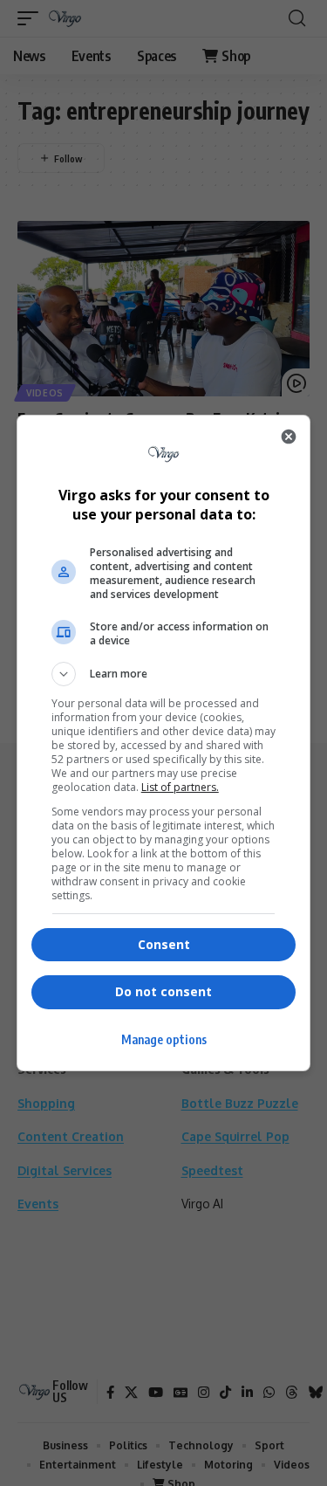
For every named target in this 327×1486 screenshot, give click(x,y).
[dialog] (164, 743)
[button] (163, 674)
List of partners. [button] (180, 787)
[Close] (288, 436)
